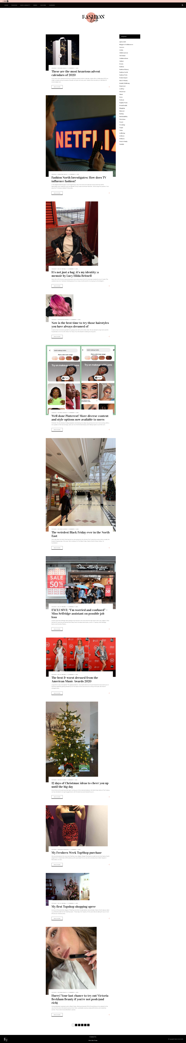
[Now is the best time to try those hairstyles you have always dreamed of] (59, 308)
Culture (121, 61)
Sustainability (123, 116)
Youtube (121, 144)
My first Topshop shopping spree (74, 906)
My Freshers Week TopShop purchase (77, 852)
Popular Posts (123, 102)
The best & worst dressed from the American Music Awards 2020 (75, 679)
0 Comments (71, 68)
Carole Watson (63, 529)
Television (122, 119)
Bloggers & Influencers (126, 44)
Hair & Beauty (123, 80)
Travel (121, 122)
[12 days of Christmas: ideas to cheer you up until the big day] (72, 742)
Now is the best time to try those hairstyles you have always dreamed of (80, 324)
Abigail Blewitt (63, 412)
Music (121, 94)
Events (121, 64)
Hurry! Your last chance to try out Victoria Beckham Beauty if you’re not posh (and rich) (80, 999)
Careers (121, 47)
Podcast (121, 100)
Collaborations (123, 58)
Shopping (122, 108)
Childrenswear (123, 53)
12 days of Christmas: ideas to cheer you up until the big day (80, 785)
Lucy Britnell (62, 268)
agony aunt (122, 42)
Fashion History (124, 69)
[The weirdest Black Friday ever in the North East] (81, 485)
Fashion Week (123, 75)
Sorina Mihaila (63, 68)
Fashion (121, 66)
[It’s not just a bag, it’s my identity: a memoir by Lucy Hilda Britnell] (72, 236)
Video (121, 130)
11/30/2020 (54, 68)
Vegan (121, 127)
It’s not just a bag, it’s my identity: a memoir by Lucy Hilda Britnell (75, 274)
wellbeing (122, 133)
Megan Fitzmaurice (64, 849)
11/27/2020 (54, 529)
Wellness (121, 138)
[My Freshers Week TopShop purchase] (77, 828)
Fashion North (123, 72)
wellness (121, 136)
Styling (121, 114)
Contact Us (93, 1037)
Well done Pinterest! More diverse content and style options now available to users (80, 417)
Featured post (123, 78)
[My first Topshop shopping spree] (67, 889)
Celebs (121, 50)
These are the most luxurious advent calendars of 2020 (76, 73)
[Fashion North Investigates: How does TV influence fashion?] (81, 136)
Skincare (122, 111)
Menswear (122, 91)
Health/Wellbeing (124, 83)
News (120, 97)
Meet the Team (93, 1040)
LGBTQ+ (121, 89)
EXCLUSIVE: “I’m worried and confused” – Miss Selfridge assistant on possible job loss (80, 613)
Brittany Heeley (63, 174)
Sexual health (123, 105)
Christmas (122, 55)
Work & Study (123, 141)
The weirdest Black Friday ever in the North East (81, 534)
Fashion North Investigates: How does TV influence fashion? (79, 179)
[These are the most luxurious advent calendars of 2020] (62, 52)
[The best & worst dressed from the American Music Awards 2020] (81, 657)
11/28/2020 (54, 412)
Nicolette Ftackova (64, 319)
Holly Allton (62, 779)
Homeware (122, 86)
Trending (122, 125)
